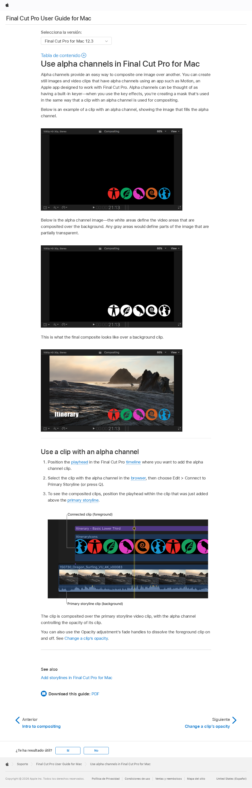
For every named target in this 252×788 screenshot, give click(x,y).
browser (138, 478)
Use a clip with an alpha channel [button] (90, 451)
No (96, 750)
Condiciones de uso (137, 778)
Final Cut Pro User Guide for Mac (48, 18)
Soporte (22, 764)
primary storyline (82, 500)
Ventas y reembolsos (168, 778)
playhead (79, 462)
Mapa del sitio (196, 778)
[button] (64, 55)
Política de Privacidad (106, 778)
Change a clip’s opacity (86, 638)
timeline (133, 462)
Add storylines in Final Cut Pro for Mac (76, 677)
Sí (68, 750)
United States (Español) (231, 778)
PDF (95, 693)
